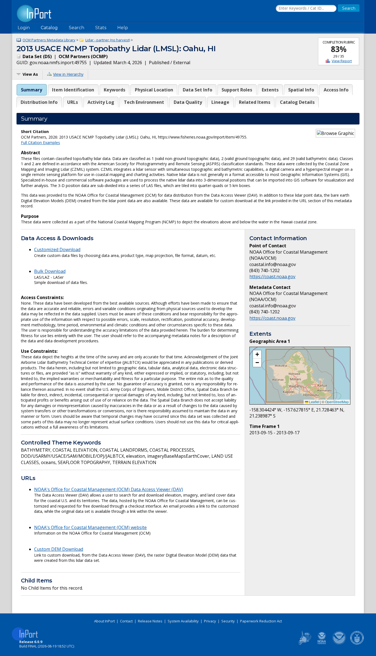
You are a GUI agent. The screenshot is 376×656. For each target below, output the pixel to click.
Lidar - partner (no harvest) (107, 39)
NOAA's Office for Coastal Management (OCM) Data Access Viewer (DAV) (108, 489)
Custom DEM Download (58, 549)
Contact (126, 621)
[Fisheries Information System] (304, 644)
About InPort (104, 621)
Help (122, 27)
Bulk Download (50, 271)
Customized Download (57, 249)
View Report (342, 60)
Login (24, 27)
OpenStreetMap (337, 401)
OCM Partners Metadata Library (49, 39)
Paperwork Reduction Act (261, 621)
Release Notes (150, 621)
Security (228, 621)
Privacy (210, 621)
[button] (257, 354)
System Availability (183, 621)
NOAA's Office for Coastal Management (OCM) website (90, 527)
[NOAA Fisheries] (322, 644)
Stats (100, 27)
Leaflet (313, 401)
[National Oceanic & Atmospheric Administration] (339, 644)
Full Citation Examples (40, 142)
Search (76, 27)
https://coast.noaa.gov (272, 276)
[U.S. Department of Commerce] (357, 644)
